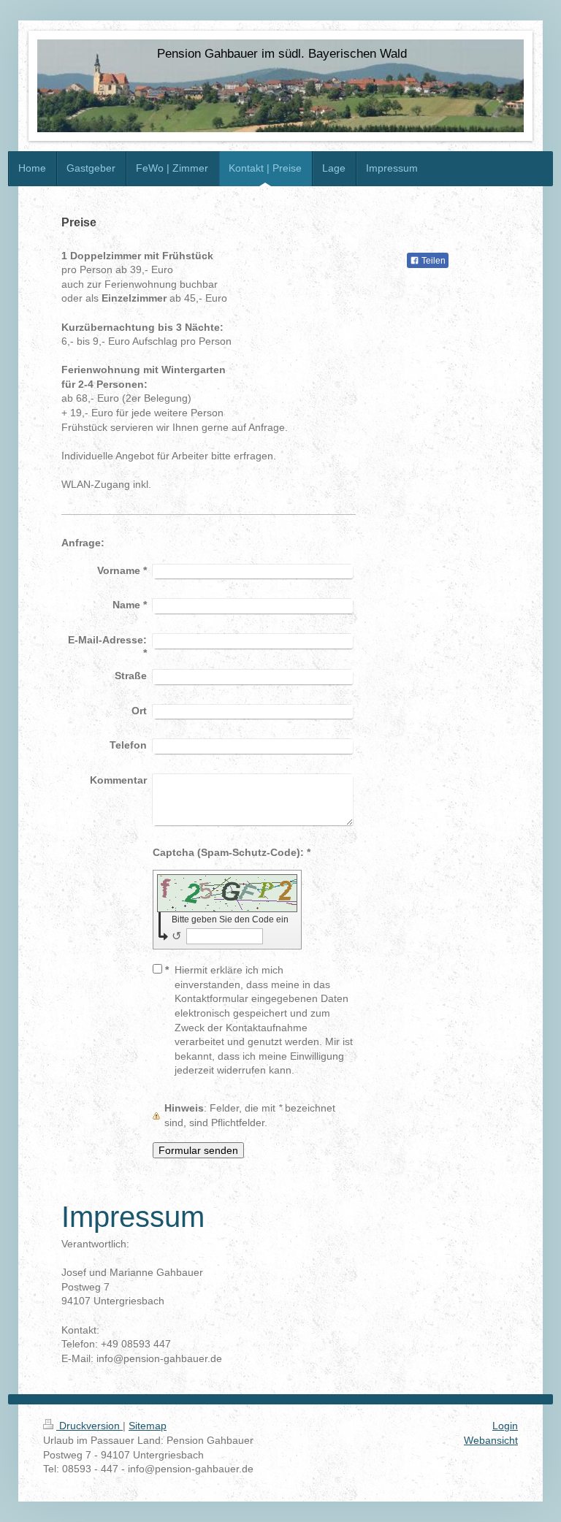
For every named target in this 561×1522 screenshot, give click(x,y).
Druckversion (89, 1425)
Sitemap (148, 1425)
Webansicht (491, 1440)
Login (505, 1425)
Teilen (432, 261)
